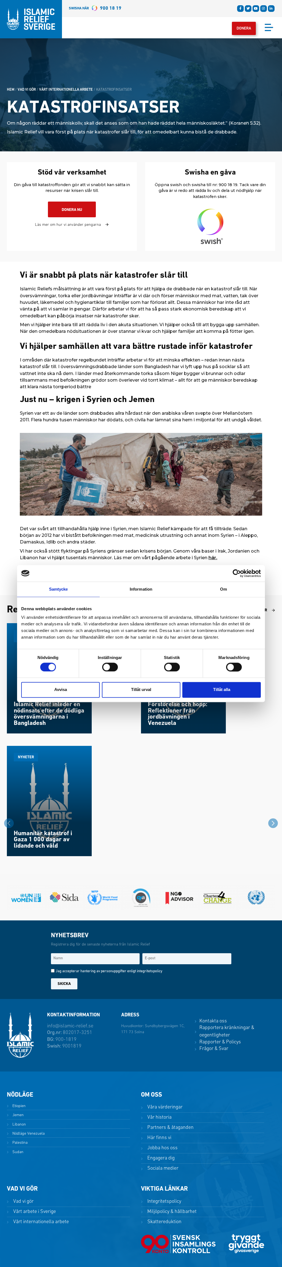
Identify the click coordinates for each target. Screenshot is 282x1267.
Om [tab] (223, 589)
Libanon (18, 1125)
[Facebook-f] (240, 8)
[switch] (110, 667)
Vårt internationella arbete (66, 90)
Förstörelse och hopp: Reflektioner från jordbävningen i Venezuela (177, 714)
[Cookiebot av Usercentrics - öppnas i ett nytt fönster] (237, 573)
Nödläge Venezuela (28, 1134)
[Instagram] (263, 8)
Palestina (19, 1143)
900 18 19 (95, 8)
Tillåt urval (141, 689)
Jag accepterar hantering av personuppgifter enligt (109, 971)
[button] (273, 824)
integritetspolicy (149, 971)
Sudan (17, 1152)
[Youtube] (256, 8)
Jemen (17, 1115)
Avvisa (60, 689)
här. (212, 557)
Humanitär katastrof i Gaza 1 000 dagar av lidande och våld (43, 840)
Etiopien (18, 1106)
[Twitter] (248, 8)
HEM (10, 90)
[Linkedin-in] (271, 8)
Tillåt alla (221, 689)
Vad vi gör (27, 90)
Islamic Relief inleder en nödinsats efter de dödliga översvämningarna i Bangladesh (49, 714)
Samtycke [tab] (58, 589)
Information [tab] (141, 589)
